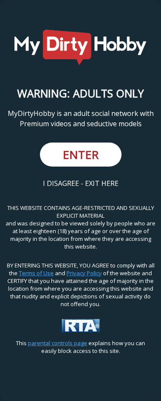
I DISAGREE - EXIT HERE (80, 183)
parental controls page (57, 343)
